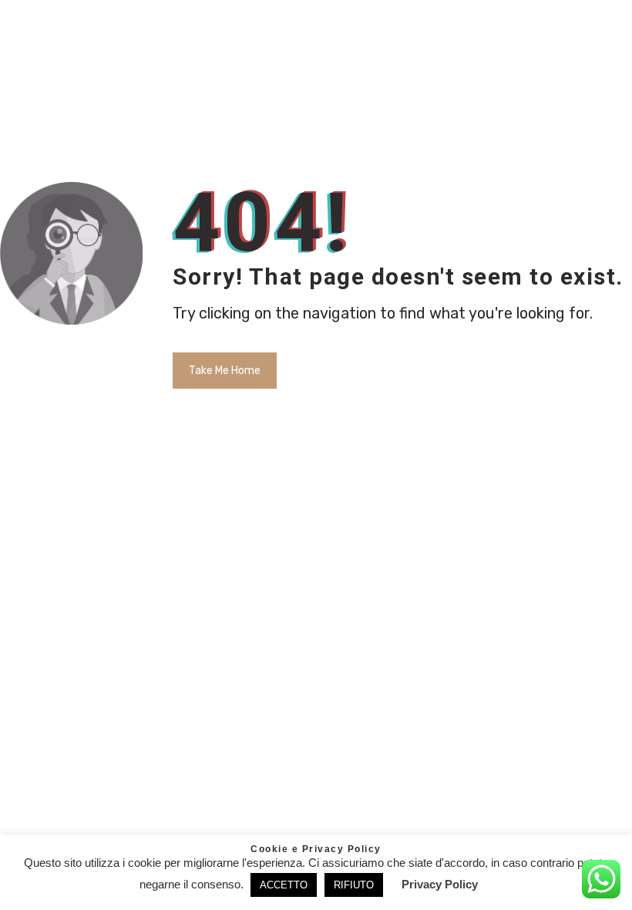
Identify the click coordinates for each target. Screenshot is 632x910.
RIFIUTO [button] (354, 885)
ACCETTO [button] (284, 885)
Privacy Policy (440, 884)
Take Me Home (225, 370)
